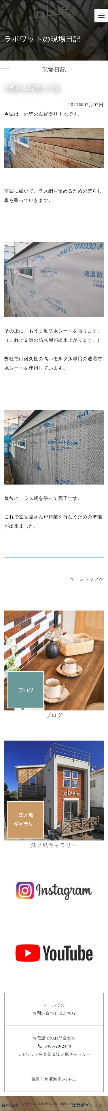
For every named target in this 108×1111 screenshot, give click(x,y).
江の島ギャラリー (89, 1105)
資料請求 (10, 1105)
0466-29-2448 (58, 1046)
